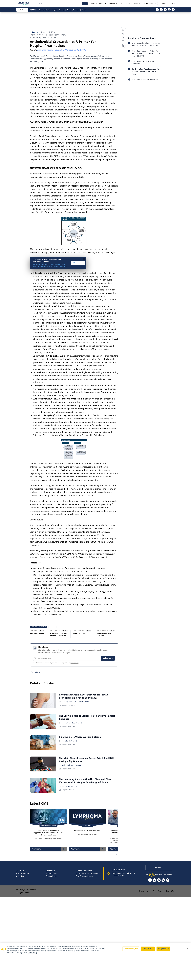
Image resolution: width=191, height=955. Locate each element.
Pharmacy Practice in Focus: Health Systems (48, 35)
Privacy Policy (51, 876)
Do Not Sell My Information (87, 873)
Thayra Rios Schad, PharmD (72, 723)
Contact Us (50, 871)
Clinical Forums (22, 873)
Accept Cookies (163, 949)
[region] (95, 949)
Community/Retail (44, 10)
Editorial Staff (51, 873)
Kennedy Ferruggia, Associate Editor (75, 702)
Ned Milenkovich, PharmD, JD (72, 765)
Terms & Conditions (84, 871)
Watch (101, 3)
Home (141, 891)
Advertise (20, 876)
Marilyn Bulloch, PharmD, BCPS (73, 786)
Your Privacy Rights (131, 949)
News (160, 891)
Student (83, 10)
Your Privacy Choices (84, 876)
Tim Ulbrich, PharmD (69, 741)
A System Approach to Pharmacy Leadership (58, 634)
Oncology (62, 10)
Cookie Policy (32, 953)
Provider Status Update (35, 633)
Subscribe (107, 658)
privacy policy (74, 663)
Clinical (21, 10)
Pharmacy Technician (73, 10)
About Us (20, 871)
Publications (35, 672)
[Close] (187, 948)
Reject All (147, 949)
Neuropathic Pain (79, 633)
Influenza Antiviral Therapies (104, 634)
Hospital (54, 10)
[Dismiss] (84, 259)
